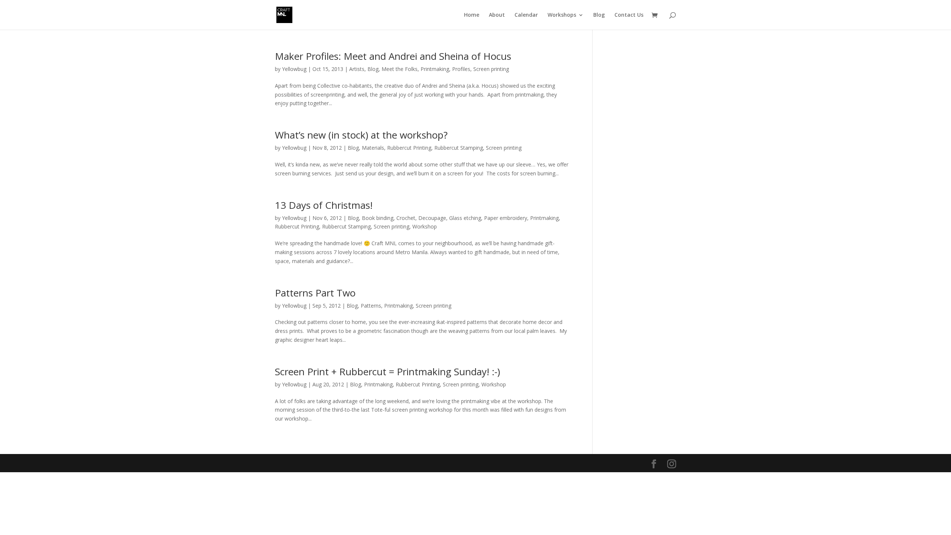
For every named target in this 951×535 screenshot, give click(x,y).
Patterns (371, 305)
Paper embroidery (505, 217)
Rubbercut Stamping (458, 147)
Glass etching (465, 217)
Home (471, 15)
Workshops (562, 15)
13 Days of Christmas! (324, 205)
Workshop (424, 226)
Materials (373, 147)
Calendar (526, 15)
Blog (599, 15)
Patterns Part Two (315, 292)
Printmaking (435, 68)
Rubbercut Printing (409, 147)
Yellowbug (294, 68)
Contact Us (628, 15)
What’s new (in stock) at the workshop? (361, 135)
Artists (356, 68)
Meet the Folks (400, 68)
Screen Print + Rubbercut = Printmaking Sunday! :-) (387, 371)
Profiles (461, 68)
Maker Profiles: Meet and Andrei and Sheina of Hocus (393, 56)
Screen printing (491, 68)
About (497, 15)
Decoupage (432, 217)
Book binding (377, 217)
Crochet (405, 217)
